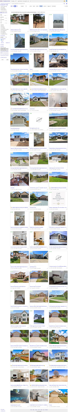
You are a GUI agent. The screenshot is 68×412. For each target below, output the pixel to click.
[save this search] (67, 4)
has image (3, 7)
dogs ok (2, 25)
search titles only (4, 6)
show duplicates (4, 9)
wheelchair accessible (5, 29)
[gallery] (15, 6)
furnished (2, 26)
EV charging (3, 31)
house (3, 39)
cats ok (2, 24)
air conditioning (3, 30)
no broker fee (3, 32)
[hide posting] (28, 31)
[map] (17, 6)
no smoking (3, 28)
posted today (3, 8)
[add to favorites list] (11, 31)
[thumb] (13, 6)
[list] (11, 6)
